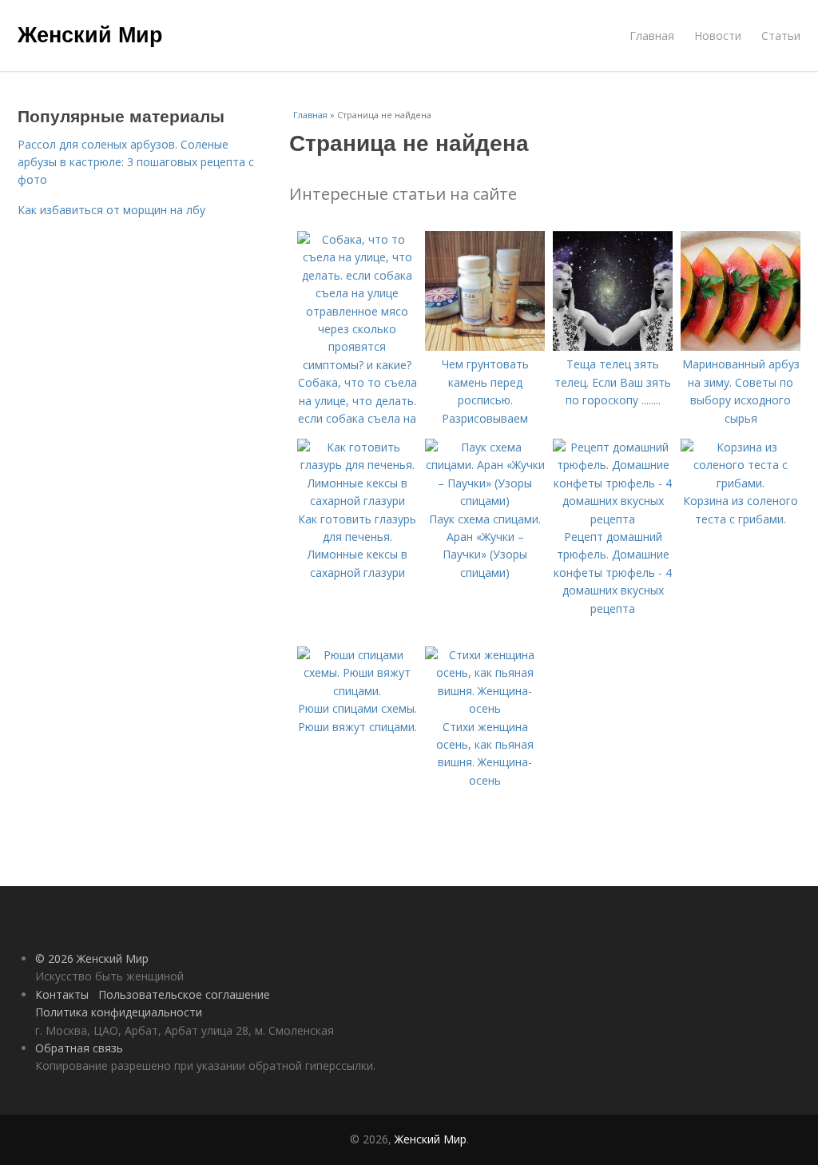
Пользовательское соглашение (184, 994)
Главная (651, 35)
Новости (717, 35)
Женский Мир (90, 33)
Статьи (780, 35)
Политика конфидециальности (118, 1012)
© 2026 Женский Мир (92, 958)
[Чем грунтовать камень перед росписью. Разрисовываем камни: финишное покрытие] (485, 346)
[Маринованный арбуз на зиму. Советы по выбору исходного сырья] (740, 346)
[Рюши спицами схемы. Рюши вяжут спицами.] (357, 690)
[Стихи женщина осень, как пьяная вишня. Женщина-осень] (485, 708)
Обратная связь (79, 1048)
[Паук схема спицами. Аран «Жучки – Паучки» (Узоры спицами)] (485, 500)
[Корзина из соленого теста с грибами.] (740, 483)
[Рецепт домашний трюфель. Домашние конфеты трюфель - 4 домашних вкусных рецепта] (613, 519)
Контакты (62, 994)
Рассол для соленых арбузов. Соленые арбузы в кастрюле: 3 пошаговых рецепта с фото (136, 162)
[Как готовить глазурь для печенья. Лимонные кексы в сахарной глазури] (357, 500)
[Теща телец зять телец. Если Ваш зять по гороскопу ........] (613, 346)
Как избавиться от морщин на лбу (111, 209)
